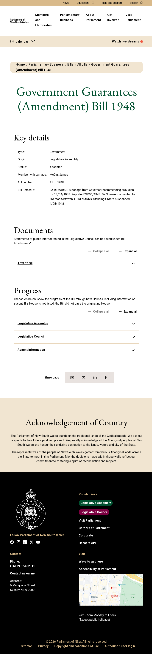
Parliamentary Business (69, 17)
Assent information (30, 349)
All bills (82, 64)
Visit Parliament (133, 17)
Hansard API (85, 543)
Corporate (84, 535)
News (66, 2)
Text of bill (23, 263)
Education (83, 2)
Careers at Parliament (92, 528)
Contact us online (21, 573)
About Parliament (93, 17)
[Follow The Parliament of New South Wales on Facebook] (11, 542)
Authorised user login (118, 646)
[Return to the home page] (19, 21)
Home (20, 64)
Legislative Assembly (31, 323)
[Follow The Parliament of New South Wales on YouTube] (37, 542)
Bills (70, 64)
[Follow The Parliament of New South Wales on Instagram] (17, 542)
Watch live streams (125, 41)
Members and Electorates (43, 20)
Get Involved (113, 17)
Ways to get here (89, 561)
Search (134, 2)
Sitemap (25, 646)
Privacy (42, 646)
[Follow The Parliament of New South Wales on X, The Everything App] (30, 542)
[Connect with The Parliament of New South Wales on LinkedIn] (24, 542)
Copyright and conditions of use (75, 646)
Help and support (112, 2)
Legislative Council (29, 336)
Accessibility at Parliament (96, 569)
